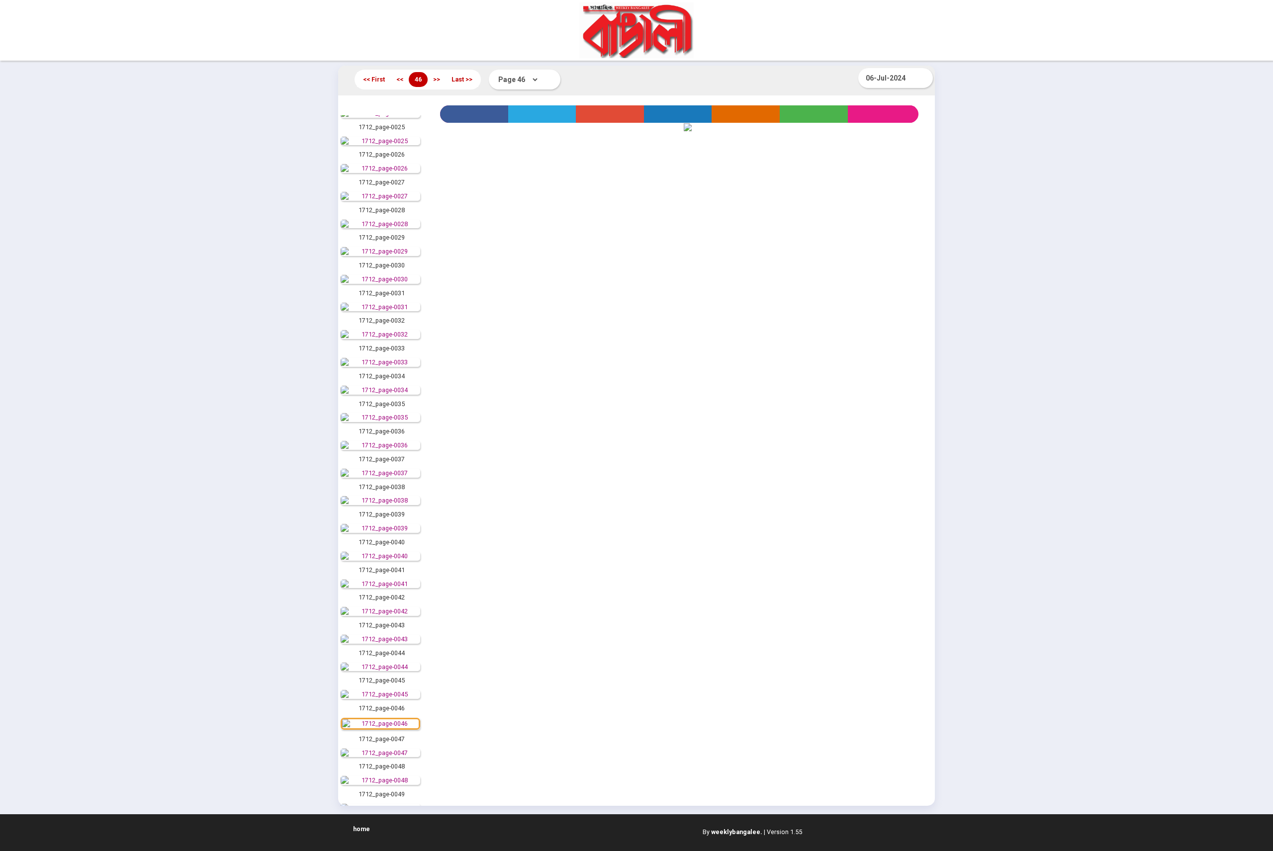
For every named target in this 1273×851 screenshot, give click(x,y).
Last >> (462, 79)
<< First (374, 79)
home (361, 829)
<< (399, 79)
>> (436, 79)
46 (418, 79)
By (732, 832)
